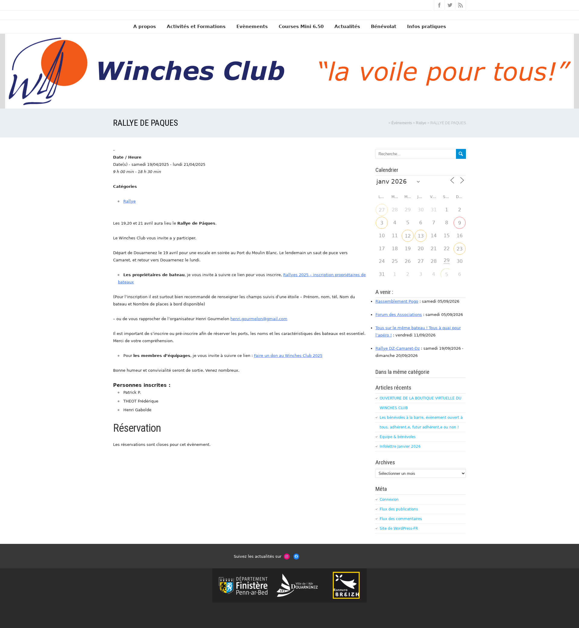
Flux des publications (399, 509)
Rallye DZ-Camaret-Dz (397, 348)
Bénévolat (383, 26)
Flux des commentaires (401, 519)
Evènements (252, 26)
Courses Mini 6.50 (301, 26)
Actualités (347, 26)
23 (460, 249)
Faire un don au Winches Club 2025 (288, 355)
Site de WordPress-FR (399, 528)
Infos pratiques (426, 26)
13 (421, 236)
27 (382, 210)
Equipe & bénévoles (398, 437)
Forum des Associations (398, 314)
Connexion (389, 499)
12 (408, 236)
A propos (144, 26)
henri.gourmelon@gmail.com (258, 319)
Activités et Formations (196, 26)
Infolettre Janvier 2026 (400, 446)
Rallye (129, 201)
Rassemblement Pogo (396, 301)
